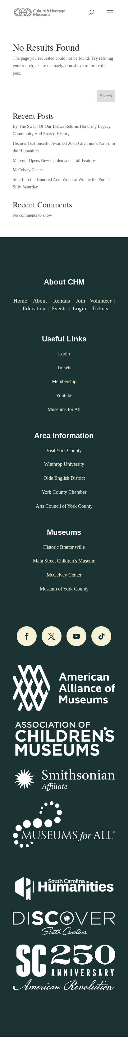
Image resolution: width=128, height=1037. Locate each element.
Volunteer (101, 301)
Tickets (100, 308)
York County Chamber (64, 492)
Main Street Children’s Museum (64, 560)
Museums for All (64, 409)
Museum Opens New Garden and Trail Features (54, 160)
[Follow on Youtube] (76, 636)
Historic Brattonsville (64, 547)
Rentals (61, 301)
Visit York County (64, 450)
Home (20, 301)
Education (34, 308)
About (40, 301)
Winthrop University (64, 464)
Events (58, 308)
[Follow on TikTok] (101, 636)
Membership (64, 381)
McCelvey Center (28, 170)
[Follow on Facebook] (27, 636)
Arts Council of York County (64, 506)
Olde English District (64, 478)
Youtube (64, 395)
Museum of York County (64, 588)
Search (106, 96)
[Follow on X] (52, 636)
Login (78, 308)
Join (80, 301)
